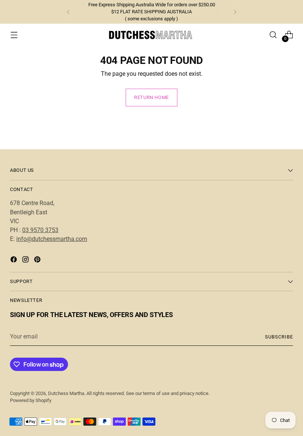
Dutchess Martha (66, 393)
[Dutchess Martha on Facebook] (14, 261)
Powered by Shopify (30, 400)
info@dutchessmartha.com (51, 238)
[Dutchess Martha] (151, 34)
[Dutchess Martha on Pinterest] (38, 261)
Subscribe (279, 337)
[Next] (235, 12)
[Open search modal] (273, 34)
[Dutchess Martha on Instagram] (26, 261)
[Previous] (68, 12)
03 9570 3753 (40, 230)
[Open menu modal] (13, 34)
